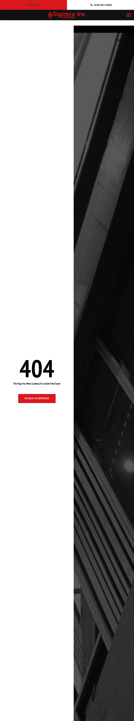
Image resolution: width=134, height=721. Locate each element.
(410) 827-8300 (103, 5)
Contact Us (33, 5)
